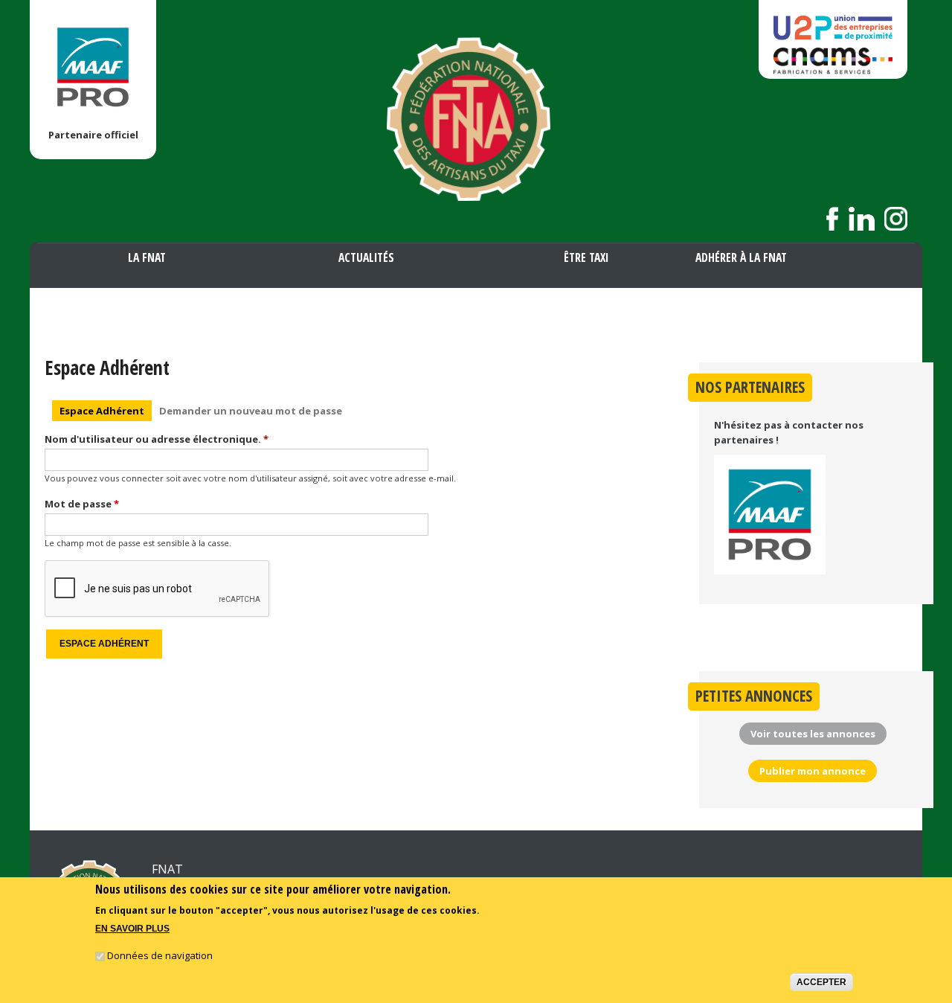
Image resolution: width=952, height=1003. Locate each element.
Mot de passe (82, 503)
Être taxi (586, 257)
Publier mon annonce (812, 771)
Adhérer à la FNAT (741, 257)
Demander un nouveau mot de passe (250, 410)
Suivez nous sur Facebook (832, 219)
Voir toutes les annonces (812, 733)
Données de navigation (160, 955)
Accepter (821, 983)
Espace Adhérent (106, 410)
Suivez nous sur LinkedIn (862, 219)
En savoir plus (132, 928)
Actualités (366, 257)
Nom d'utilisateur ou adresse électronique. (156, 439)
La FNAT (147, 257)
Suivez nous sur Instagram (895, 219)
